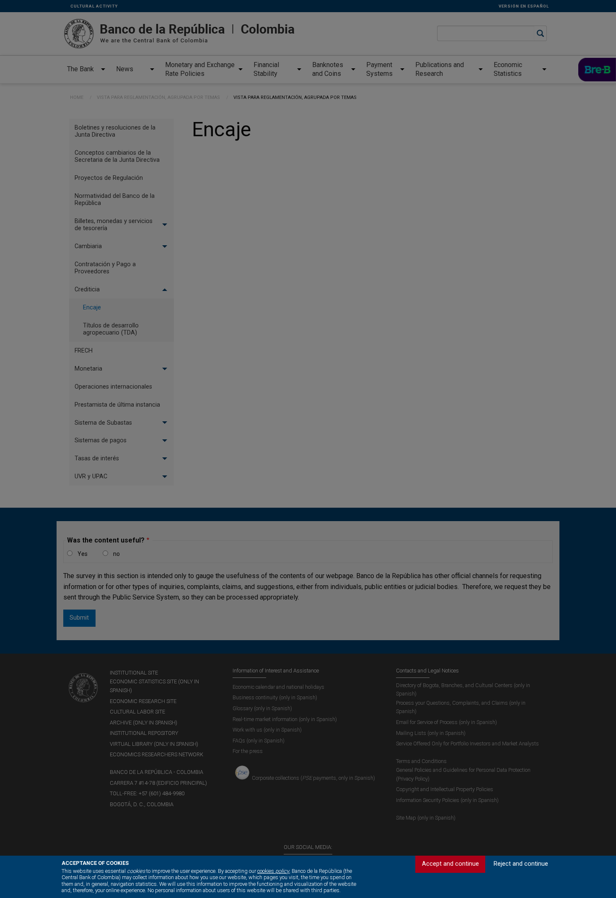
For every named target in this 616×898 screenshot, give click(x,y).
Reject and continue (521, 863)
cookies (273, 871)
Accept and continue (450, 863)
